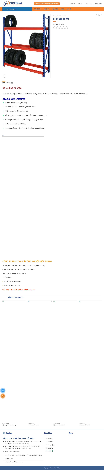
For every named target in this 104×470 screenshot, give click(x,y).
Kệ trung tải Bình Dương (9, 425)
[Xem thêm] (48, 451)
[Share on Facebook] (54, 27)
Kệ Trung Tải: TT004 (33, 425)
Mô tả (3, 83)
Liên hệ (69, 9)
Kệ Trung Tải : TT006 (59, 425)
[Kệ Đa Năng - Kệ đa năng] (16, 3)
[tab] (3, 82)
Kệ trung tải (63, 16)
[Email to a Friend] (60, 27)
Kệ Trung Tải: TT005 (84, 425)
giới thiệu (46, 9)
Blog (62, 9)
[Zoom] (4, 76)
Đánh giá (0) (9, 83)
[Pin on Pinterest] (63, 27)
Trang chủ (37, 9)
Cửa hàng (55, 9)
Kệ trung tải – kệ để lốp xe (12, 94)
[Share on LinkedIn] (66, 27)
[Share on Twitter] (57, 27)
